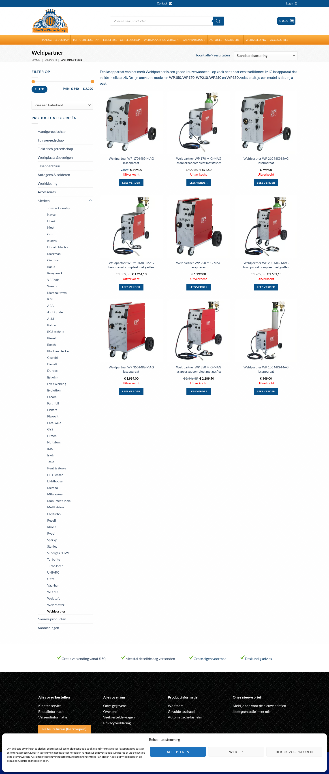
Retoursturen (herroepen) (64, 729)
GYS (50, 429)
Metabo (52, 488)
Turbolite (53, 559)
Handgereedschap (54, 39)
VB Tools (53, 280)
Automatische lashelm (185, 717)
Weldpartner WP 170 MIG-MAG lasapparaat (131, 161)
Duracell (53, 370)
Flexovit (52, 416)
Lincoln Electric (58, 247)
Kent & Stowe (56, 468)
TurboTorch (55, 566)
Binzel (51, 338)
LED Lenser (55, 475)
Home (36, 60)
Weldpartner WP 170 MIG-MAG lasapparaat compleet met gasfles (198, 161)
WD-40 (52, 592)
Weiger (236, 752)
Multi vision (55, 507)
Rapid (51, 267)
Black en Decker (58, 351)
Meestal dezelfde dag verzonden (150, 658)
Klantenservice (49, 705)
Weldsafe (53, 598)
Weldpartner (56, 611)
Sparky (52, 540)
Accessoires (279, 39)
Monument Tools (58, 501)
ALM (50, 318)
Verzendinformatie (52, 717)
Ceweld (52, 357)
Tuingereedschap (86, 39)
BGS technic (55, 331)
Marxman (54, 254)
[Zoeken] (218, 21)
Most (50, 227)
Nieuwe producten (52, 619)
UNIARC (53, 572)
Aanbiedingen (48, 628)
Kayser (52, 214)
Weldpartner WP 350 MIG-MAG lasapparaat (131, 369)
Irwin (51, 455)
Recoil (51, 520)
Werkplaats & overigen (161, 39)
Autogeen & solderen (225, 39)
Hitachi (52, 436)
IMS (50, 449)
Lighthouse (54, 481)
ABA (50, 305)
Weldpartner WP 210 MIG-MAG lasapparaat (266, 161)
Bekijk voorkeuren (294, 752)
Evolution (54, 390)
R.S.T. (50, 299)
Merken (51, 60)
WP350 (232, 77)
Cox (50, 234)
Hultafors (54, 442)
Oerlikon (53, 260)
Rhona (51, 527)
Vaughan (53, 585)
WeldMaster (55, 605)
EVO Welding (56, 384)
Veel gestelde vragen (119, 717)
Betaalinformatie (51, 711)
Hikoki (51, 221)
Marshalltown (57, 293)
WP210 (202, 77)
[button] (289, 3)
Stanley (52, 546)
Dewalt (52, 364)
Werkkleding (256, 39)
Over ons (110, 711)
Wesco (52, 286)
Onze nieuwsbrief (247, 697)
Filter (39, 89)
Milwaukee (54, 494)
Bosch (51, 344)
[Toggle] (90, 200)
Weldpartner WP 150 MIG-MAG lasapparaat (266, 369)
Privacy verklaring (117, 723)
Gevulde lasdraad (181, 711)
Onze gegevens (114, 705)
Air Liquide (55, 312)
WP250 (215, 77)
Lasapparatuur (194, 39)
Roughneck (55, 273)
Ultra (50, 579)
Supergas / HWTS (59, 553)
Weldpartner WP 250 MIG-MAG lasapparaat (198, 265)
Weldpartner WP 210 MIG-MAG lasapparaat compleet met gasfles (131, 265)
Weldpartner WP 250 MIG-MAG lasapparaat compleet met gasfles (266, 265)
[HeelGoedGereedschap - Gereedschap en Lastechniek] (50, 21)
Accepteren (178, 752)
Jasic (50, 462)
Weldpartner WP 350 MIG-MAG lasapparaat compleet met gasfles (198, 369)
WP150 (175, 77)
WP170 (188, 77)
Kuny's (52, 241)
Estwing (52, 377)
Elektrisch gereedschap (121, 39)
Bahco (51, 325)
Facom (52, 397)
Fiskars (52, 410)
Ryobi (51, 533)
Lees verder (131, 182)
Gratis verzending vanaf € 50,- (84, 658)
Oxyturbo (54, 514)
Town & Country (58, 208)
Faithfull (53, 403)
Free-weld (54, 423)
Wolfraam (175, 705)
